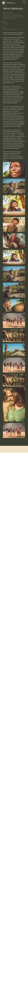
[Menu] (24, 2)
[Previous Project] (3, 441)
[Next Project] (24, 441)
